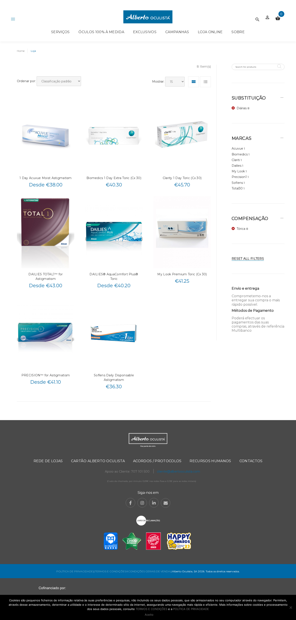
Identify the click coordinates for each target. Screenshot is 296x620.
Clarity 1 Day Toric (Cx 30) (182, 178)
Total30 (237, 188)
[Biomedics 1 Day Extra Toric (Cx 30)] (114, 136)
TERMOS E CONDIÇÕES (110, 571)
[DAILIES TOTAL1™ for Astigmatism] (45, 232)
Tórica (241, 229)
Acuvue (237, 148)
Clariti (236, 160)
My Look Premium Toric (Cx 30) (182, 274)
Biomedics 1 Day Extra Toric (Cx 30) (113, 178)
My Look (238, 171)
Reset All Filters (248, 259)
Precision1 (239, 177)
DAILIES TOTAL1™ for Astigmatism (45, 276)
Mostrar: (158, 81)
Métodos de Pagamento (253, 310)
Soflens (237, 183)
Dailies (236, 166)
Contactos (251, 461)
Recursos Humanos (210, 461)
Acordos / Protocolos (157, 461)
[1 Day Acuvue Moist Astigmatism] (45, 136)
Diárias (242, 108)
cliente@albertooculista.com (178, 471)
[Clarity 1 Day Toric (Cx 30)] (182, 136)
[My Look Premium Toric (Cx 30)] (182, 232)
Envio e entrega (245, 288)
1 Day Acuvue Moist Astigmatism (46, 178)
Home (20, 50)
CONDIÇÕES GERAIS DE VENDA (149, 571)
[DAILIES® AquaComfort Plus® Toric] (114, 232)
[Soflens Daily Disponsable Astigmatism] (114, 333)
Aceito (149, 614)
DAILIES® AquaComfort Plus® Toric (113, 276)
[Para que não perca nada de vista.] (147, 16)
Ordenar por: (26, 81)
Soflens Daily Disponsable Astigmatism (114, 377)
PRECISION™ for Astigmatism (45, 375)
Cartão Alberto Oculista (98, 461)
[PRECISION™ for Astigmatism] (45, 333)
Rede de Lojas (48, 461)
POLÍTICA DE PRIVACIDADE (74, 571)
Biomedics (240, 154)
